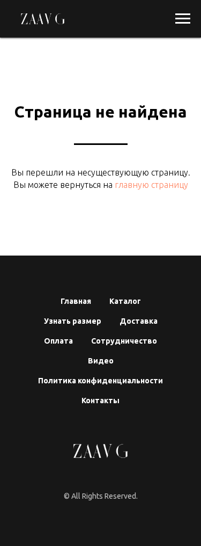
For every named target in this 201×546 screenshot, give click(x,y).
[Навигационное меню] (182, 18)
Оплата (58, 341)
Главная (76, 301)
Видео (101, 360)
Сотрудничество (124, 341)
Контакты (100, 400)
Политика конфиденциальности (100, 380)
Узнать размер (72, 321)
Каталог (125, 301)
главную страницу (150, 185)
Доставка (139, 321)
